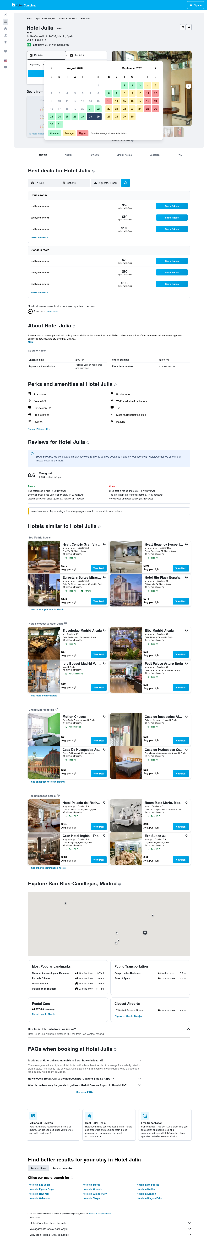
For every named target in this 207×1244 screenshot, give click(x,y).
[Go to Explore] (5, 42)
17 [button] (59, 109)
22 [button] (98, 109)
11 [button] (67, 101)
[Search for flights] (5, 15)
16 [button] (51, 109)
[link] (48, 609)
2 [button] (51, 93)
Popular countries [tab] (62, 1168)
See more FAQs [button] (84, 1092)
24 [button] (59, 116)
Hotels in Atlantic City (95, 1193)
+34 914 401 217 (36, 40)
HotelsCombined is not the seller (48, 1223)
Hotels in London (146, 1193)
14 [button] (90, 101)
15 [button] (98, 101)
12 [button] (74, 101)
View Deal (98, 568)
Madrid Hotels (65, 18)
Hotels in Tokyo (91, 1198)
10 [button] (59, 101)
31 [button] (59, 124)
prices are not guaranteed (100, 1213)
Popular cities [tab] (38, 1168)
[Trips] (5, 51)
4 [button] (67, 93)
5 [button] (75, 93)
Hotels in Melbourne (148, 1184)
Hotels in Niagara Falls (149, 1198)
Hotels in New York (39, 1193)
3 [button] (59, 93)
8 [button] (98, 93)
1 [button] (98, 85)
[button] (5, 5)
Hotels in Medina (146, 1189)
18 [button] (67, 109)
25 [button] (67, 116)
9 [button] (51, 101)
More (30, 341)
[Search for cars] (5, 28)
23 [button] (51, 116)
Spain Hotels (41, 18)
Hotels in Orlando (92, 1189)
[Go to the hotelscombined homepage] (24, 4)
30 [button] (51, 124)
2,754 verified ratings (57, 44)
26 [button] (74, 116)
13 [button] (82, 101)
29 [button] (98, 116)
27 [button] (82, 116)
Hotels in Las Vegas (39, 1184)
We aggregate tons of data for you (49, 1229)
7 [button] (90, 93)
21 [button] (90, 109)
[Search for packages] (5, 35)
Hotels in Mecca (91, 1184)
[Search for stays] (5, 21)
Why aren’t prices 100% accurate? (49, 1235)
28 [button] (90, 116)
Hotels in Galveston (39, 1198)
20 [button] (82, 109)
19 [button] (74, 109)
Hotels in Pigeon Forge (41, 1189)
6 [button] (82, 93)
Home (29, 18)
